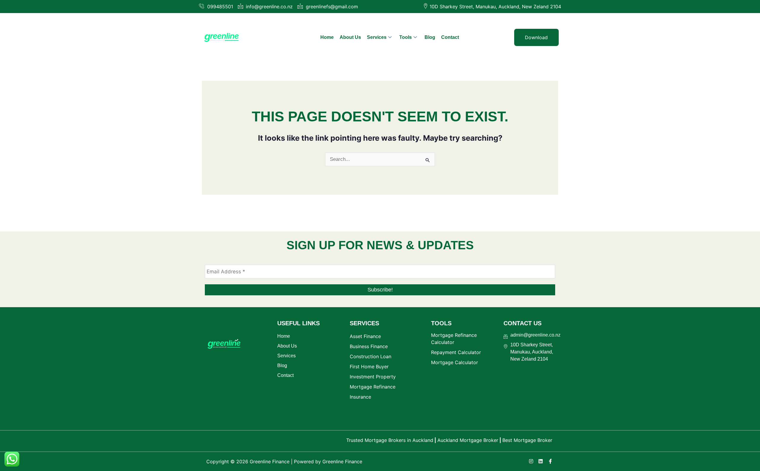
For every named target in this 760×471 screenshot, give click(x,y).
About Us (350, 37)
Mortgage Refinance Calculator (454, 338)
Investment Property (373, 377)
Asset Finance (365, 336)
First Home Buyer (369, 366)
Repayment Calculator (456, 352)
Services (377, 37)
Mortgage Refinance (372, 387)
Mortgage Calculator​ (454, 362)
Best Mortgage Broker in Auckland (531, 440)
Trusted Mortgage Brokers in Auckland (379, 440)
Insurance (360, 397)
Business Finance (369, 346)
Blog (430, 37)
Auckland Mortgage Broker (457, 440)
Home (327, 37)
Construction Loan (370, 356)
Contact (450, 37)
